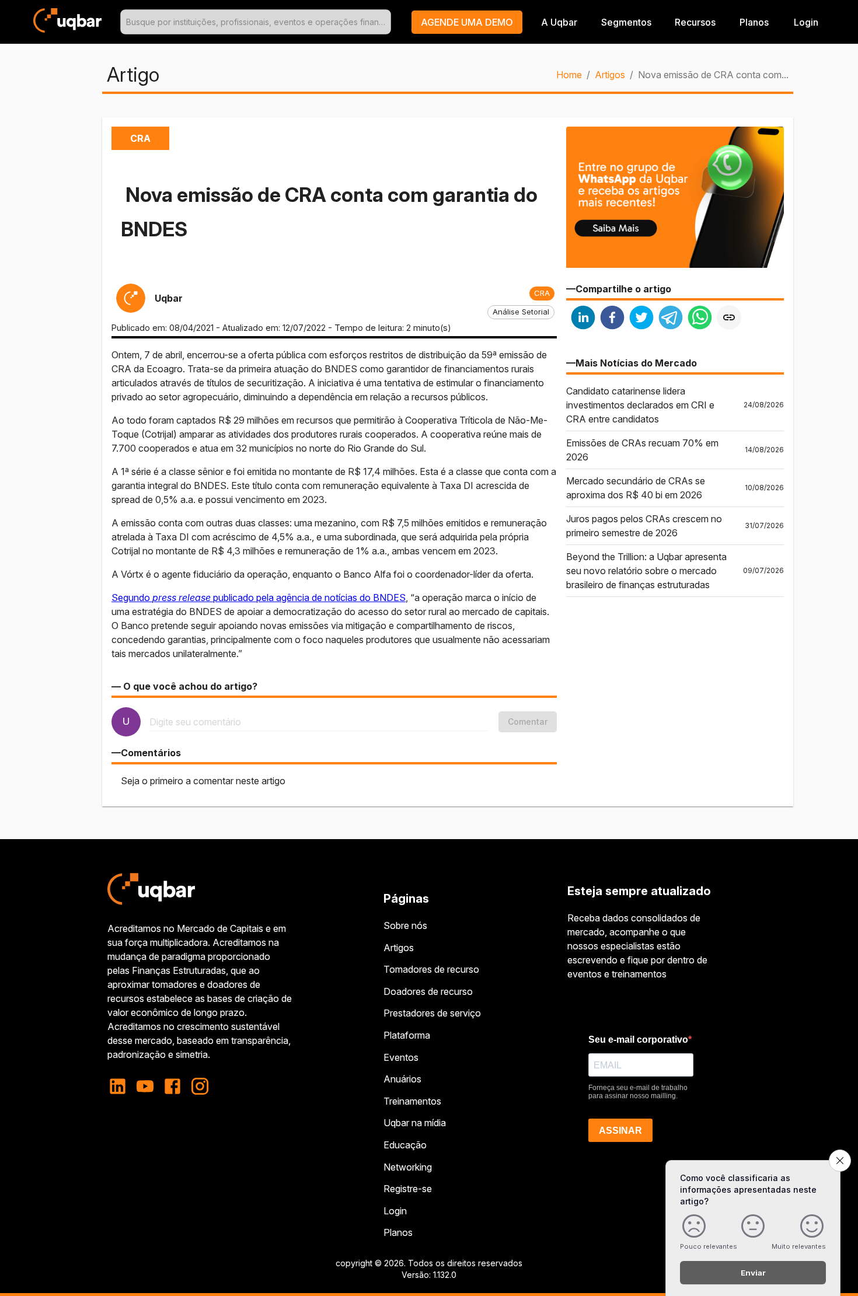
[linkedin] (583, 319)
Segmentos (626, 22)
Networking (407, 1167)
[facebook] (612, 319)
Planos (754, 22)
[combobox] (255, 21)
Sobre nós (405, 925)
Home (569, 75)
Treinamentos (412, 1101)
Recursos (695, 22)
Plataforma (406, 1035)
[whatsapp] (700, 319)
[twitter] (641, 319)
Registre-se (407, 1188)
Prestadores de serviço (432, 1013)
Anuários (402, 1079)
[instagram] (200, 1086)
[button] (466, 22)
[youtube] (145, 1086)
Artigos (610, 75)
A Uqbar (559, 22)
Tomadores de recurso (431, 969)
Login (395, 1211)
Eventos (400, 1057)
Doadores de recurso (428, 991)
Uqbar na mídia (414, 1123)
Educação (405, 1145)
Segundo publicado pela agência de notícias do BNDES (258, 597)
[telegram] (670, 319)
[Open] (386, 22)
